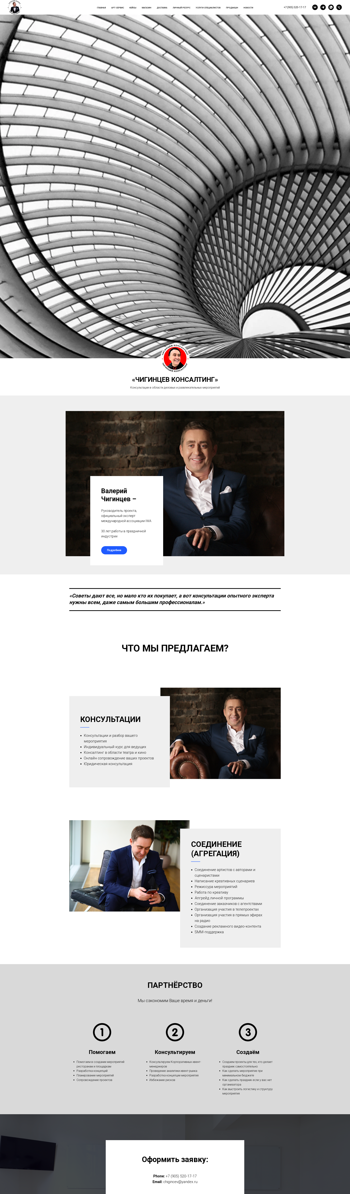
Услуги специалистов (208, 8)
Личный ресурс (181, 8)
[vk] (315, 7)
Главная (101, 8)
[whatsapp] (331, 7)
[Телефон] (339, 7)
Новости (248, 8)
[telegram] (323, 7)
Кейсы (132, 8)
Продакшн (232, 8)
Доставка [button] (162, 8)
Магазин (146, 8)
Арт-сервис (117, 8)
